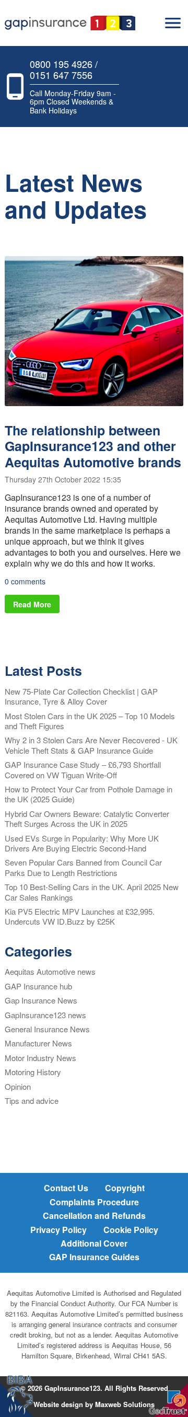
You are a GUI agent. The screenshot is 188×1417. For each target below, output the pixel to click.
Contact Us (66, 1188)
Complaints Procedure (94, 1202)
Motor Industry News (40, 1057)
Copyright (125, 1188)
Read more (32, 604)
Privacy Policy (58, 1230)
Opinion (18, 1086)
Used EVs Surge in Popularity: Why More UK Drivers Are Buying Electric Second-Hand (82, 843)
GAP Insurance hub (38, 986)
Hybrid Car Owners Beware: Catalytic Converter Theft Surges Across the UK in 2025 (87, 818)
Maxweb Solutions (125, 1404)
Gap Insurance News (41, 1000)
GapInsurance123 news (45, 1014)
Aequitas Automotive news (50, 971)
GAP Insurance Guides (94, 1257)
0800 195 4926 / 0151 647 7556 (64, 69)
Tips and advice (31, 1100)
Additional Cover (94, 1243)
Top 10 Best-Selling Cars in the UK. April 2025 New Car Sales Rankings (92, 891)
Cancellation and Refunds (94, 1215)
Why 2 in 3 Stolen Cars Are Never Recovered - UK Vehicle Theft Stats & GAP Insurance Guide (91, 744)
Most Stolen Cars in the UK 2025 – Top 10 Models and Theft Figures (90, 720)
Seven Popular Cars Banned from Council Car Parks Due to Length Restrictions (83, 867)
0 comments (25, 581)
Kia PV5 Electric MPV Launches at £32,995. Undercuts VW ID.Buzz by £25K (80, 916)
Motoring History (33, 1071)
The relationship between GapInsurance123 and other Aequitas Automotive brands (93, 446)
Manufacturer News (38, 1043)
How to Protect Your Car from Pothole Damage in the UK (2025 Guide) (88, 794)
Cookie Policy (130, 1230)
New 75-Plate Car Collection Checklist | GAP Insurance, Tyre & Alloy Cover (81, 696)
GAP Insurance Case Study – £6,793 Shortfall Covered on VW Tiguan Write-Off (83, 769)
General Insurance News (47, 1028)
